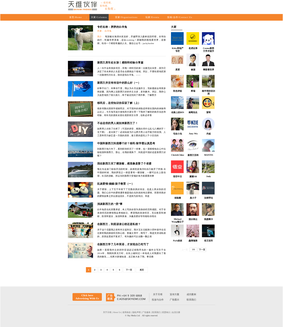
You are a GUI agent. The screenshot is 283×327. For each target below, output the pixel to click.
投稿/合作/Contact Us (179, 17)
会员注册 (176, 312)
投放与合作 (158, 299)
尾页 (142, 270)
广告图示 (174, 299)
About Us (117, 312)
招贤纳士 (166, 312)
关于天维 (157, 294)
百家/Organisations (126, 17)
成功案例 (191, 294)
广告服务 (146, 312)
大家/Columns (99, 17)
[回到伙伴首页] (92, 6)
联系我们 (191, 299)
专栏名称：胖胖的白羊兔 (112, 26)
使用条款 (126, 312)
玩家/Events (152, 17)
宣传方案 (174, 294)
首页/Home (75, 17)
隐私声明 (136, 312)
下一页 (129, 270)
